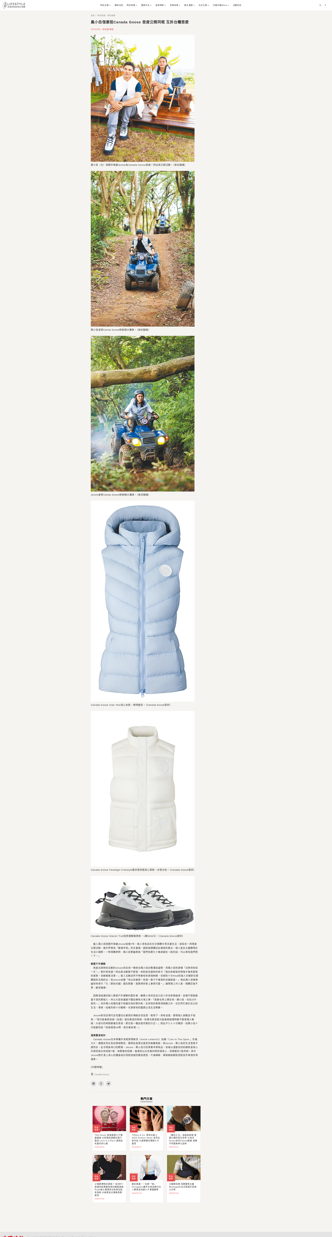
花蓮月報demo (220, 5)
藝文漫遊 (188, 5)
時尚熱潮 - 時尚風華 (106, 15)
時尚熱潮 (131, 5)
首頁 (93, 15)
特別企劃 (104, 5)
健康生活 (145, 5)
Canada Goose (102, 1074)
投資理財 (159, 5)
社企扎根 (203, 5)
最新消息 (119, 5)
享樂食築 (174, 5)
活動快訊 (237, 5)
